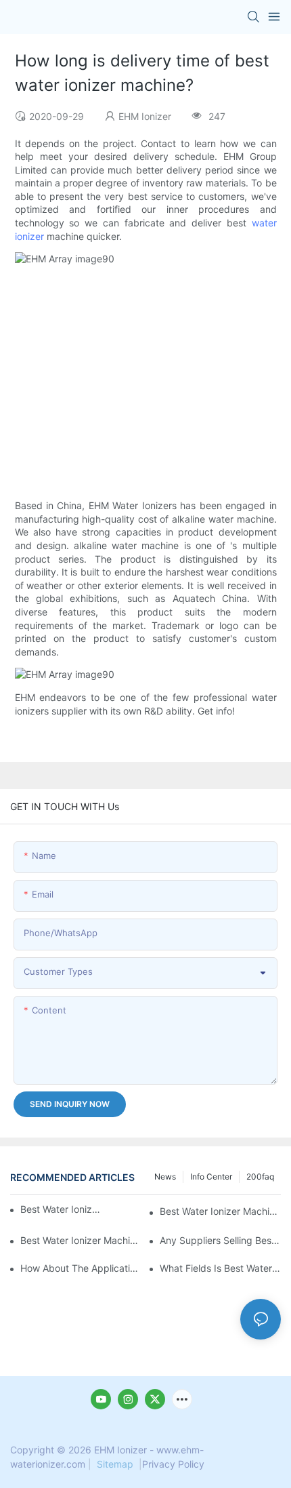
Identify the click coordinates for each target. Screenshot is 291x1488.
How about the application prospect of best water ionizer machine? (80, 1268)
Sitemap (115, 1464)
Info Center (211, 1176)
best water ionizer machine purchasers (61, 1209)
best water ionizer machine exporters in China (220, 1211)
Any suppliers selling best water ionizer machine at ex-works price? (220, 1240)
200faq (260, 1176)
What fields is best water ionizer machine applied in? (220, 1268)
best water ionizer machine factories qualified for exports (80, 1240)
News (165, 1176)
